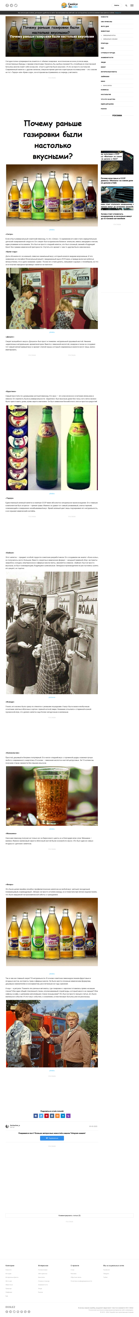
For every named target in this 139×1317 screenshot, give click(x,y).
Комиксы (105, 90)
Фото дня (105, 26)
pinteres (52, 697)
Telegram (106, 1273)
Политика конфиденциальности (81, 1281)
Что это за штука (108, 99)
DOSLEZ (10, 1307)
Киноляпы (107, 85)
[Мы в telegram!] (10, 1311)
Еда (102, 48)
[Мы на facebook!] (7, 5)
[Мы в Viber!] (25, 1311)
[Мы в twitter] (15, 5)
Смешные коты (109, 35)
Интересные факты (109, 72)
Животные (105, 31)
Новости (104, 17)
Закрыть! (118, 13)
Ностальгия (106, 94)
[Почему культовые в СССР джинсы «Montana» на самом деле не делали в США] (117, 163)
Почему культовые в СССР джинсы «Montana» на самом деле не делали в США (117, 180)
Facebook (106, 1270)
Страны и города (108, 53)
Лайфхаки (105, 76)
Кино (103, 81)
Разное (104, 109)
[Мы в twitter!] (14, 1311)
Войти (116, 5)
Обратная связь (76, 1277)
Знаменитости (107, 57)
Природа (104, 43)
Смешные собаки (110, 39)
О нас (72, 1270)
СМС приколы (106, 21)
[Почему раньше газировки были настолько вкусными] (68, 1116)
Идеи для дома (107, 104)
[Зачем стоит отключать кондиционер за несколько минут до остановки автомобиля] (117, 198)
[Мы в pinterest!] (21, 1311)
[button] (36, 1116)
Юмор (103, 67)
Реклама (73, 1273)
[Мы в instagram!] (18, 1311)
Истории (8, 1273)
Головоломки (42, 1270)
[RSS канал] (29, 1311)
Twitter (105, 1277)
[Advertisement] (52, 95)
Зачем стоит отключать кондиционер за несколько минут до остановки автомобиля (116, 216)
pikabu (52, 230)
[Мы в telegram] (11, 5)
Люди (103, 62)
